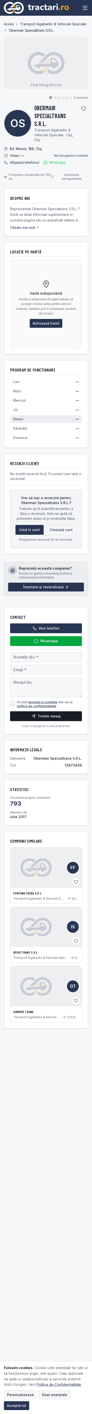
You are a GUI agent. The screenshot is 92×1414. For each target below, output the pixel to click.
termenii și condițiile (42, 702)
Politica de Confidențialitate (59, 1384)
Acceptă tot (16, 1405)
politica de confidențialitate (36, 706)
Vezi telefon (49, 628)
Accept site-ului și (45, 704)
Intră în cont (29, 530)
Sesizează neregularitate (72, 176)
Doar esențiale (54, 1395)
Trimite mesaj (49, 716)
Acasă (9, 24)
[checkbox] (12, 703)
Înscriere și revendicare (43, 587)
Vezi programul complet (71, 155)
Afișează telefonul (24, 162)
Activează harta (46, 323)
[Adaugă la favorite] (83, 108)
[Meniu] (85, 8)
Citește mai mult (22, 227)
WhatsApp (57, 162)
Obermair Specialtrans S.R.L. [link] (31, 30)
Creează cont (61, 530)
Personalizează (20, 1395)
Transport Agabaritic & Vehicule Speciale (53, 24)
